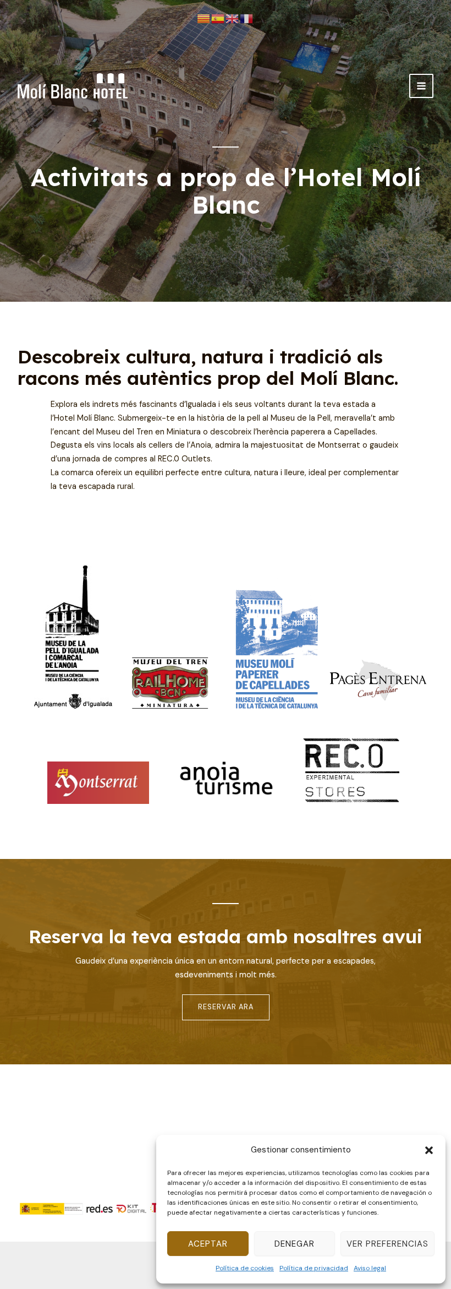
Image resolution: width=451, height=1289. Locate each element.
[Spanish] (218, 19)
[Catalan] (204, 19)
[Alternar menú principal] (421, 86)
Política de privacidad (313, 1268)
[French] (247, 19)
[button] (429, 1150)
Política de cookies (245, 1268)
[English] (233, 19)
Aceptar (208, 1243)
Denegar (294, 1243)
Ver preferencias (387, 1243)
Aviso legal (370, 1268)
